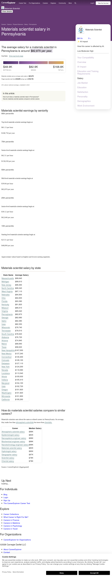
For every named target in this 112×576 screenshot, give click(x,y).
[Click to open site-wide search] (75, 3)
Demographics (84, 101)
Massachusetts (8, 278)
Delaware (6, 363)
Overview (81, 62)
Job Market (82, 83)
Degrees (53, 3)
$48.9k (7, 68)
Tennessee (6, 330)
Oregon (5, 389)
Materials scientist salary (12, 448)
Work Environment (85, 105)
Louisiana (6, 373)
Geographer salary (9, 454)
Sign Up (7, 500)
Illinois (4, 376)
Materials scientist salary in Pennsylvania (25, 31)
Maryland (5, 383)
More (70, 3)
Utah (4, 386)
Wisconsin (6, 327)
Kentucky (5, 304)
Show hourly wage (16, 56)
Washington (6, 392)
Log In (92, 3)
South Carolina (8, 334)
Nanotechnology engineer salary (15, 444)
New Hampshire (8, 350)
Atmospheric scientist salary (13, 431)
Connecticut (6, 356)
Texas (4, 347)
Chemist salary (8, 461)
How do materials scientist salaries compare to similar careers (21, 99)
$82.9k (33, 68)
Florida (4, 301)
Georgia (5, 317)
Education (82, 87)
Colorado (5, 360)
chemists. (48, 422)
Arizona (5, 340)
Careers (45, 3)
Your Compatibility (85, 57)
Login (6, 497)
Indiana (5, 379)
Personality (82, 96)
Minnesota (6, 396)
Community (62, 3)
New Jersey (6, 284)
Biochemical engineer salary (13, 441)
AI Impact (81, 66)
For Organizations (34, 3)
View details (7, 11)
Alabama (5, 337)
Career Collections (11, 514)
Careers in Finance (11, 520)
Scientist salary (8, 457)
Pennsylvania (7, 314)
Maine (4, 343)
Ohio (4, 298)
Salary (80, 78)
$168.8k (58, 68)
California (6, 399)
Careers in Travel (11, 528)
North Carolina (8, 288)
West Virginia (7, 291)
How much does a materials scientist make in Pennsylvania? (21, 97)
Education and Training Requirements (87, 72)
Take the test (103, 3)
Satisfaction (82, 92)
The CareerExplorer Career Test (17, 503)
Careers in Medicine (12, 523)
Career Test (22, 3)
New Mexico (7, 353)
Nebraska (6, 294)
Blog (5, 494)
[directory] (33, 96)
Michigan (5, 281)
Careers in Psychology (13, 525)
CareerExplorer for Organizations (17, 539)
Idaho (4, 320)
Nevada (5, 370)
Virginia (5, 311)
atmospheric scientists (25, 422)
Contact (7, 552)
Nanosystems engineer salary (14, 438)
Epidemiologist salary (10, 434)
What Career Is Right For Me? (16, 517)
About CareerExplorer (13, 549)
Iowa (4, 324)
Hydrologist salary (9, 451)
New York (5, 366)
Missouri (5, 307)
